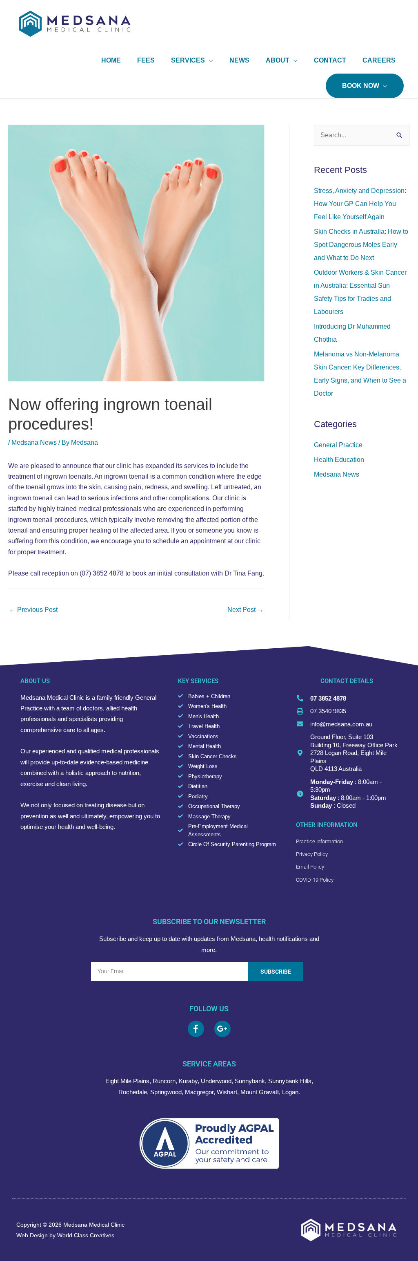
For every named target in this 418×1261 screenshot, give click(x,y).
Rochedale (132, 1092)
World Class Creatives (85, 1235)
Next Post (245, 609)
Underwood (216, 1080)
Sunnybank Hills (289, 1080)
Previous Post (33, 609)
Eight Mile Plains (127, 1080)
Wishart (227, 1092)
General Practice (338, 444)
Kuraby (188, 1080)
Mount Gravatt (259, 1092)
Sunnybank (250, 1080)
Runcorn (164, 1080)
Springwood (166, 1092)
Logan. (291, 1092)
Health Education (339, 459)
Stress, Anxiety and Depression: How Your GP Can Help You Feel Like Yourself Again (360, 203)
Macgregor (199, 1092)
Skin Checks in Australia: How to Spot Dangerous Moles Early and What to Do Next (361, 244)
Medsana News (34, 442)
